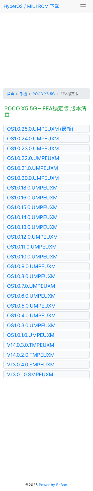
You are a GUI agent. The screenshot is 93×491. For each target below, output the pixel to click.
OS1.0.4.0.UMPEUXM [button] (31, 315)
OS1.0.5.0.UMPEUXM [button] (31, 306)
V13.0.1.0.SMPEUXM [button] (30, 374)
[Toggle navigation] (83, 6)
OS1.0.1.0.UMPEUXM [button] (30, 335)
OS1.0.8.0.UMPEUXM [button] (31, 276)
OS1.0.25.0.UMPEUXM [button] (40, 129)
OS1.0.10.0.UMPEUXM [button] (32, 256)
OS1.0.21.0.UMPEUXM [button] (32, 168)
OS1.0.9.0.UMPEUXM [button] (31, 266)
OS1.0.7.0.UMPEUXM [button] (31, 286)
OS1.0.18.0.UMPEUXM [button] (32, 188)
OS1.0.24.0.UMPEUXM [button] (33, 138)
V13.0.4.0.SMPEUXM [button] (31, 364)
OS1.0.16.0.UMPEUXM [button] (32, 197)
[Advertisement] (46, 49)
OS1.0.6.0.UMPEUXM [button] (31, 296)
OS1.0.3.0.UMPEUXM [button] (31, 325)
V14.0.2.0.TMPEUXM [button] (31, 355)
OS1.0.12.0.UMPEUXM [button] (32, 237)
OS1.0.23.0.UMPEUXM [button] (33, 148)
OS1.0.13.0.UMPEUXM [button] (32, 227)
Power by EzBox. (53, 484)
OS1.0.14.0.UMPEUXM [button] (32, 217)
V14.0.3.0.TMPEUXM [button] (30, 345)
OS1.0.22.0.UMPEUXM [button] (33, 158)
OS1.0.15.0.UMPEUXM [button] (32, 207)
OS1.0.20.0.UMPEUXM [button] (33, 178)
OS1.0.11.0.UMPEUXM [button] (32, 247)
